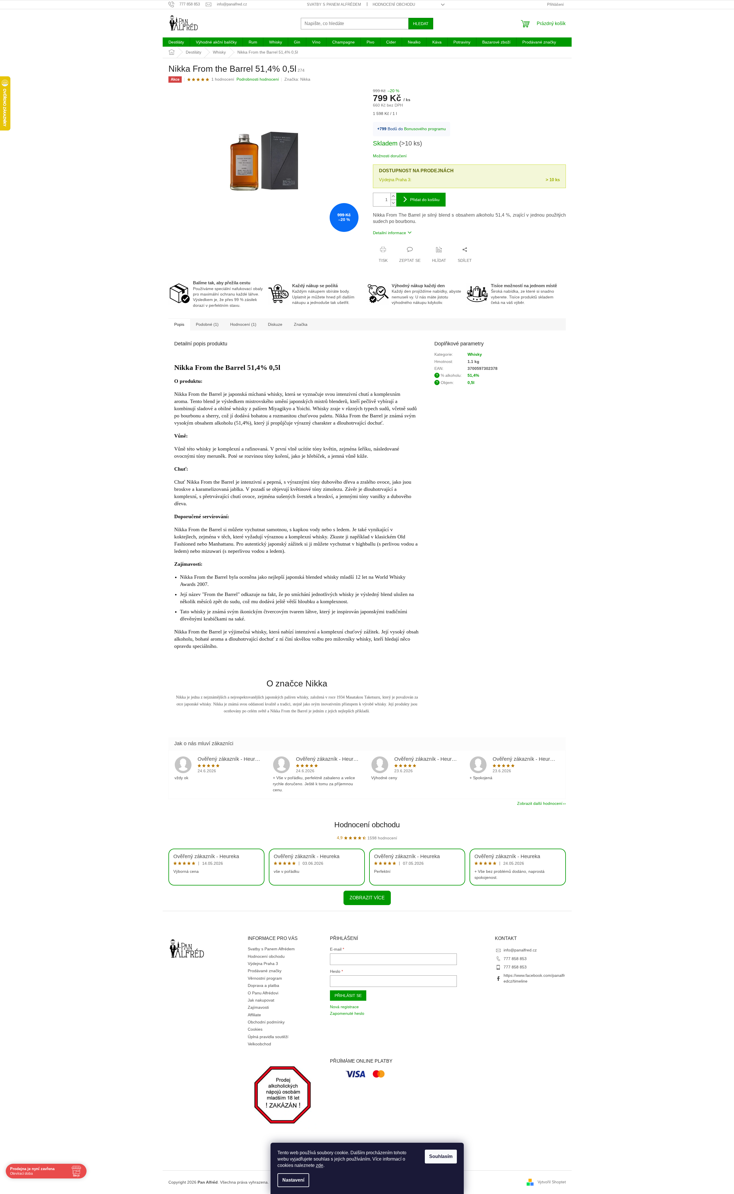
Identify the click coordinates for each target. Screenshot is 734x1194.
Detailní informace (389, 232)
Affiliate (254, 1015)
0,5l (471, 382)
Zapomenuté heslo (347, 1013)
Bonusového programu (425, 128)
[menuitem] (176, 42)
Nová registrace (344, 1006)
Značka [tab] (300, 324)
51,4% (473, 375)
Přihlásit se (348, 995)
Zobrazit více (367, 897)
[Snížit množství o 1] (393, 203)
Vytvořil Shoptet (552, 1182)
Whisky (475, 354)
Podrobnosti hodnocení (257, 79)
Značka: (297, 79)
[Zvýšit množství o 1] (393, 196)
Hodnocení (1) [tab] (243, 324)
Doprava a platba (263, 985)
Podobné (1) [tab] (207, 324)
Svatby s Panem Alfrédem (334, 4)
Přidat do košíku (425, 199)
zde (319, 1165)
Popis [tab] (179, 324)
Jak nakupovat (261, 1000)
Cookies (255, 1029)
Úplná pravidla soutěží (268, 1036)
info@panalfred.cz (520, 950)
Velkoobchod (259, 1044)
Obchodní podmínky (266, 1022)
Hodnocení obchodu (394, 4)
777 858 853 (515, 958)
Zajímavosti (258, 1007)
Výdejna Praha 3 (263, 963)
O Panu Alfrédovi (263, 993)
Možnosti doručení (390, 156)
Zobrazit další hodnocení (539, 803)
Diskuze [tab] (275, 324)
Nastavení (293, 1180)
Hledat (421, 23)
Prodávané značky (264, 970)
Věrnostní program (265, 978)
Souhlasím (441, 1156)
